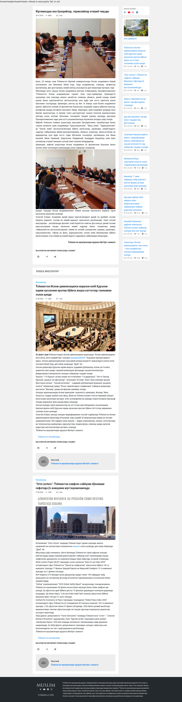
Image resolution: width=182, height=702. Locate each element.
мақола (76, 546)
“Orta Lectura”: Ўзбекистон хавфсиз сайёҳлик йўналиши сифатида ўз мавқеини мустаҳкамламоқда (135, 81)
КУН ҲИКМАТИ (130, 38)
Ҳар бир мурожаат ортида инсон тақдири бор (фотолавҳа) (135, 119)
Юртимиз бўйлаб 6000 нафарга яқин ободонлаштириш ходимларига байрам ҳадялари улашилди (133, 203)
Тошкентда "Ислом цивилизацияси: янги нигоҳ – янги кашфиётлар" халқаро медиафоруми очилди (136, 248)
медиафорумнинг (78, 357)
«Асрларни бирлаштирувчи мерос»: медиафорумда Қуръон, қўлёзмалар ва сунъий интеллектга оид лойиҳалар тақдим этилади (136, 140)
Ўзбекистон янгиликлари (49, 436)
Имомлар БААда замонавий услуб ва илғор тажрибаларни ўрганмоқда (136, 161)
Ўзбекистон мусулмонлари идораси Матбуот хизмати (74, 463)
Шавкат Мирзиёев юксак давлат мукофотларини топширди (135, 102)
